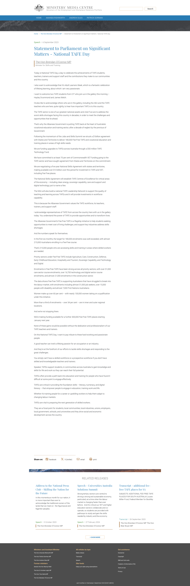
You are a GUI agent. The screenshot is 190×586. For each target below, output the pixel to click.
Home (39, 18)
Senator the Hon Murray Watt (42, 566)
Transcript (79, 556)
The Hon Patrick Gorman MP (42, 556)
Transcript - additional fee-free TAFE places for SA (137, 505)
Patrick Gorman (95, 18)
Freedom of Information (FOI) (126, 564)
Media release (80, 553)
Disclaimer (121, 553)
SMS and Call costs (123, 560)
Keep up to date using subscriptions (86, 566)
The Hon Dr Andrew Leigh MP (42, 570)
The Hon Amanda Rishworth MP (43, 553)
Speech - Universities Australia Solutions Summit (95, 505)
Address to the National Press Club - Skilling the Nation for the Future (53, 505)
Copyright (121, 556)
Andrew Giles (75, 18)
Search (150, 9)
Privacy (120, 571)
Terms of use (122, 568)
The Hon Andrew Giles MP (41, 560)
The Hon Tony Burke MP (41, 574)
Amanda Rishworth (55, 18)
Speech (78, 560)
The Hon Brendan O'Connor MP (51, 34)
